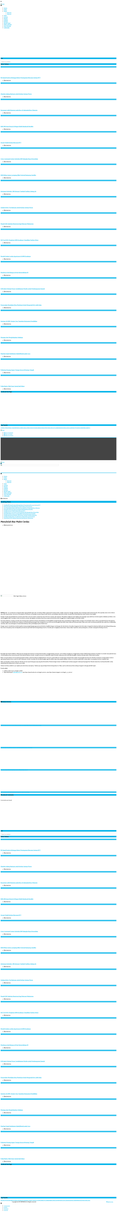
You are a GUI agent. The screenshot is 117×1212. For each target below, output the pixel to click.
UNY (45, 428)
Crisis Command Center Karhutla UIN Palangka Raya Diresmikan (19, 159)
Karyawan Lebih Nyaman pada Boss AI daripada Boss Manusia (19, 110)
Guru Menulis (7, 508)
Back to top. (110, 1202)
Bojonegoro (49, 428)
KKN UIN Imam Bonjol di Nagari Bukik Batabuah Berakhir (17, 126)
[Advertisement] (48, 43)
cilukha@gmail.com (17, 672)
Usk (67, 428)
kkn (61, 428)
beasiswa (41, 428)
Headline (6, 505)
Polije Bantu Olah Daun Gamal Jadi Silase (13, 386)
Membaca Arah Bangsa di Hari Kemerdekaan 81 (14, 272)
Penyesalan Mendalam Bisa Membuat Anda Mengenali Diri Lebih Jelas (21, 305)
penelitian (11, 428)
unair (87, 428)
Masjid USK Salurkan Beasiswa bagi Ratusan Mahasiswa (17, 224)
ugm (27, 428)
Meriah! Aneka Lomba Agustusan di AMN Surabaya (16, 256)
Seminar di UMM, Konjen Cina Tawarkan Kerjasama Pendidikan (19, 321)
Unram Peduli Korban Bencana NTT (11, 142)
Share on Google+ (9, 435)
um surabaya (56, 428)
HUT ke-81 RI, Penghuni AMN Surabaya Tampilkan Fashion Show (19, 240)
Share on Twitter (8, 434)
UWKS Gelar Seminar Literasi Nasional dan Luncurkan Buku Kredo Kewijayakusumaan (21, 725)
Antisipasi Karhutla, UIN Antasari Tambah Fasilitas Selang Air (18, 191)
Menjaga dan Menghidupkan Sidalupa (12, 337)
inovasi (30, 428)
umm (2, 428)
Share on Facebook (8, 432)
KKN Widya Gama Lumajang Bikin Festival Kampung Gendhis (18, 175)
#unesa (64, 428)
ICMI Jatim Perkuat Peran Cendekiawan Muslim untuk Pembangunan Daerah (23, 289)
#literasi (5, 428)
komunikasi (35, 428)
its (89, 428)
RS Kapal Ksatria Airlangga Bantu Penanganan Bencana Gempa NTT (21, 77)
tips (76, 428)
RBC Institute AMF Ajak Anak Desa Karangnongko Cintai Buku (15, 792)
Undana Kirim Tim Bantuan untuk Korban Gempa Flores (17, 207)
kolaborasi (71, 428)
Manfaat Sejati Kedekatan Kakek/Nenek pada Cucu (15, 353)
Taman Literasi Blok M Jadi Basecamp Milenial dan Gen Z (14, 770)
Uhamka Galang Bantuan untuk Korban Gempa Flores (16, 94)
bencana (23, 428)
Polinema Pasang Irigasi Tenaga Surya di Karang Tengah (17, 370)
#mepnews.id (17, 428)
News (5, 506)
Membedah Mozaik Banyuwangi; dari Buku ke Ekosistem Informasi (16, 747)
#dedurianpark (81, 428)
